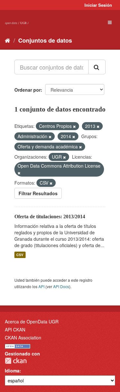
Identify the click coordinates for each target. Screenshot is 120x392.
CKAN (16, 360)
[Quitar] (74, 126)
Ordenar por (27, 90)
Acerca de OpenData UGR (32, 321)
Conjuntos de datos (45, 40)
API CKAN (15, 329)
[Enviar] (97, 67)
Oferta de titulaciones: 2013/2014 (49, 216)
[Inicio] (7, 40)
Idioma (12, 370)
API (41, 286)
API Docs (61, 286)
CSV (19, 254)
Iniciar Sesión (98, 5)
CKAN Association (23, 337)
